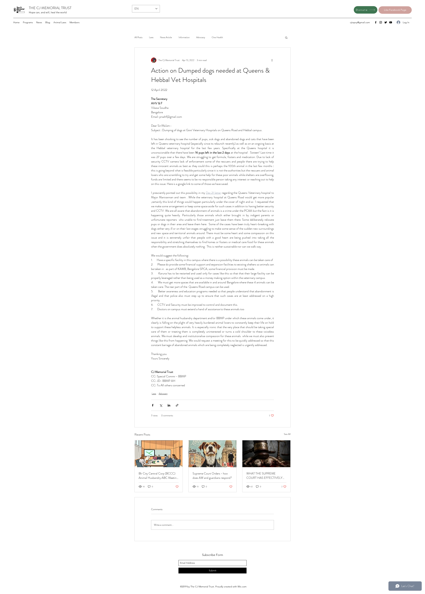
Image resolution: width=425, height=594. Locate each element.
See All (287, 434)
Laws (151, 37)
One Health (217, 37)
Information (184, 37)
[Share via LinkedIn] (168, 405)
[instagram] (380, 22)
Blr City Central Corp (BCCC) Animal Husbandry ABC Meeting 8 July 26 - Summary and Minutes (158, 475)
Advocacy (200, 37)
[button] (286, 37)
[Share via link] (177, 405)
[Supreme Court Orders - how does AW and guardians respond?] (213, 453)
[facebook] (375, 22)
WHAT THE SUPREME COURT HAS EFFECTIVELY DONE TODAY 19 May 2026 (264, 475)
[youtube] (390, 22)
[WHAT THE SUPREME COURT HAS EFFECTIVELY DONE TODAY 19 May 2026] (266, 453)
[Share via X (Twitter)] (160, 405)
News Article (166, 37)
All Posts (138, 37)
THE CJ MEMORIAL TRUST (50, 7)
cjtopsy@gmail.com (360, 22)
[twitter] (385, 22)
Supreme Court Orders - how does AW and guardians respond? (212, 475)
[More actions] (272, 60)
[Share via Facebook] (152, 405)
